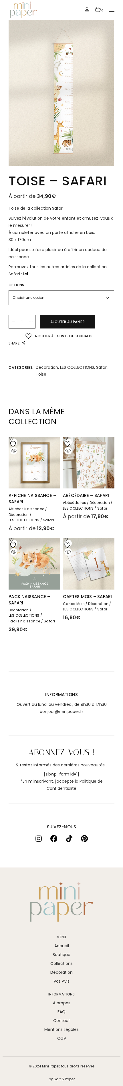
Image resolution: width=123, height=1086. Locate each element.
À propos (61, 1003)
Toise (41, 374)
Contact (61, 1020)
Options (16, 284)
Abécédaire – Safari (86, 495)
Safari (102, 367)
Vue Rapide (13, 450)
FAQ (61, 1012)
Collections (61, 963)
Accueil (61, 946)
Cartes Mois (74, 604)
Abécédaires (74, 502)
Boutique (61, 954)
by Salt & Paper (62, 1079)
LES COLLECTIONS (77, 367)
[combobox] (61, 297)
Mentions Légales (61, 1029)
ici (25, 274)
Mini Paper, (51, 1066)
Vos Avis (61, 981)
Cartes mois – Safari (87, 597)
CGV (61, 1038)
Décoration (47, 367)
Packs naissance (24, 621)
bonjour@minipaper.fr (61, 711)
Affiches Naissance (26, 509)
